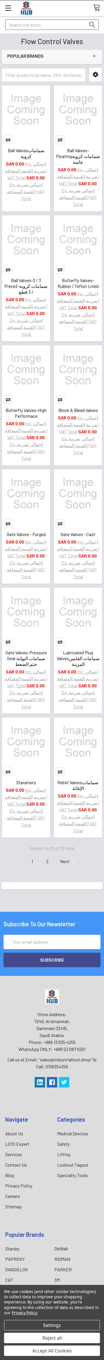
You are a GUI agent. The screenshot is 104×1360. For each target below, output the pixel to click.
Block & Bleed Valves (78, 410)
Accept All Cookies (52, 1351)
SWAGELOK (16, 1269)
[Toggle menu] (8, 8)
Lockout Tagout (72, 1164)
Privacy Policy (18, 1185)
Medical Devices (72, 1133)
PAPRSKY (15, 1259)
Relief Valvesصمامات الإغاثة (78, 785)
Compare (8, 139)
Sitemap (13, 1206)
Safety (63, 1144)
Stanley (12, 1248)
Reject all (52, 1338)
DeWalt (61, 1248)
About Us (14, 1133)
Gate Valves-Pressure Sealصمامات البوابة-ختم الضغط (26, 658)
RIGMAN (62, 1259)
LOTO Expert (17, 1144)
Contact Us (16, 1164)
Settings (52, 1325)
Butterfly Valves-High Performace (26, 413)
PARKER (63, 1269)
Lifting (63, 1154)
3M (57, 1280)
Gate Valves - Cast (78, 534)
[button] (95, 75)
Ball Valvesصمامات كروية (26, 153)
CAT (9, 1280)
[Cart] (98, 7)
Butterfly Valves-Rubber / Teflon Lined (78, 283)
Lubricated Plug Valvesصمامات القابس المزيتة (78, 658)
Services (13, 1154)
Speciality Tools (72, 1175)
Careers (12, 1196)
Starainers (26, 782)
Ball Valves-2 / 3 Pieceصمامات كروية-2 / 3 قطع (26, 286)
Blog (9, 1175)
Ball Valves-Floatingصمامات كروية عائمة (78, 156)
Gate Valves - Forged (26, 534)
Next (65, 861)
